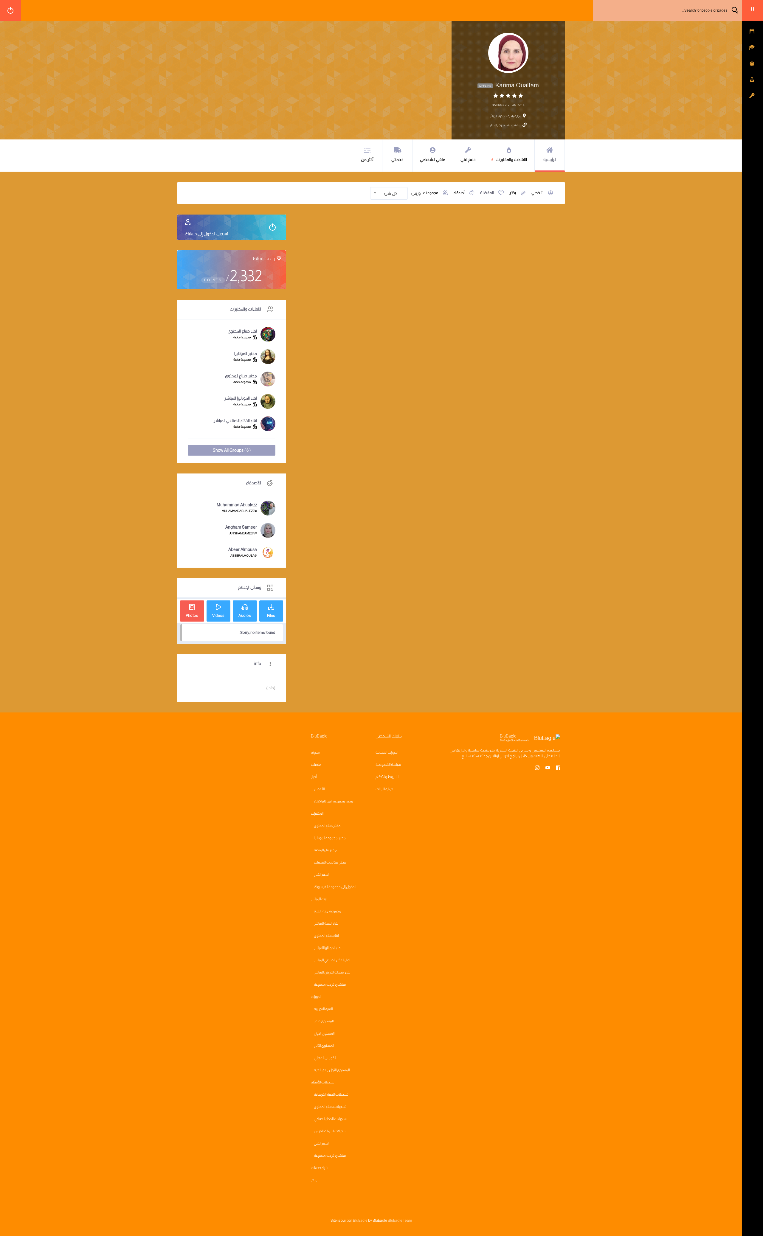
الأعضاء (319, 789)
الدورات (316, 997)
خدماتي (397, 159)
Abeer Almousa (242, 549)
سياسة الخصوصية (388, 765)
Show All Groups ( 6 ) (232, 450)
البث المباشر (319, 899)
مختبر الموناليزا (245, 353)
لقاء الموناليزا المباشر (240, 398)
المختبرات (317, 813)
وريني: (416, 193)
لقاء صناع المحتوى (242, 331)
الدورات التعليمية (387, 752)
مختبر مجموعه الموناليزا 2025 (333, 801)
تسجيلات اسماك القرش (331, 1131)
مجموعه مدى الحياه (327, 911)
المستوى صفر (324, 1021)
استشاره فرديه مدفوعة (330, 984)
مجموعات (430, 192)
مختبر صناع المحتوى (241, 375)
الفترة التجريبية (323, 1009)
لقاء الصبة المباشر (326, 923)
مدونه (315, 752)
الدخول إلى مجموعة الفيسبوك (335, 887)
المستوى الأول (324, 1033)
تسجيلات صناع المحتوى (330, 1107)
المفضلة (487, 192)
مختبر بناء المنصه (325, 850)
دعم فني (467, 159)
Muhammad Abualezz (237, 504)
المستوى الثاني (324, 1046)
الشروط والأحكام (387, 777)
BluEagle (360, 1220)
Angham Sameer (241, 527)
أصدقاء (459, 192)
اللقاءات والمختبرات (509, 159)
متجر (314, 1180)
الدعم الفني (321, 874)
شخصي (537, 192)
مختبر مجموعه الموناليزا (330, 838)
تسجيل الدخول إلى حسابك (206, 233)
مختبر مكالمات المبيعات (330, 862)
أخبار (314, 777)
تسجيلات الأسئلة (322, 1082)
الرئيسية (549, 159)
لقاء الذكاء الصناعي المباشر (235, 420)
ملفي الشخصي (432, 159)
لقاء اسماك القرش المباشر (332, 972)
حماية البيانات (384, 789)
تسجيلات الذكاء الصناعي (330, 1119)
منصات (316, 765)
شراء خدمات (319, 1168)
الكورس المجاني (325, 1058)
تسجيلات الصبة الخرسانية (331, 1094)
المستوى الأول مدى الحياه (332, 1070)
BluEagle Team (400, 1220)
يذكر (512, 192)
